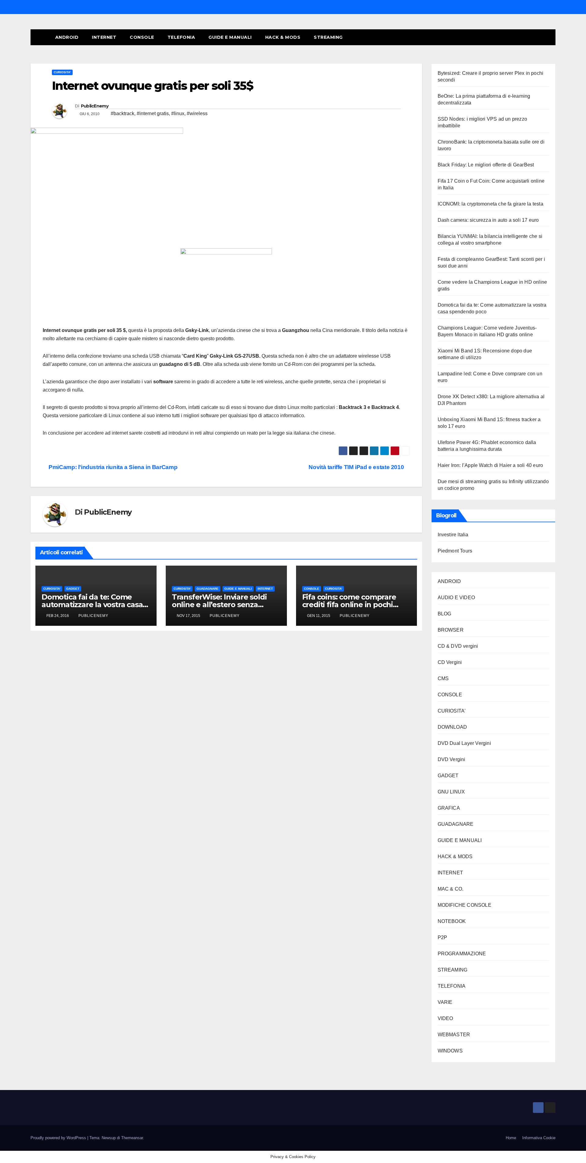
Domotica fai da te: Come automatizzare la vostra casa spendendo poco (92, 604)
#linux (177, 113)
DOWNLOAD (452, 727)
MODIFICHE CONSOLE (464, 905)
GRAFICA (449, 808)
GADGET (72, 588)
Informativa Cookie (538, 1138)
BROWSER (451, 630)
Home (511, 1138)
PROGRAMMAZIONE (462, 953)
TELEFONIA (181, 37)
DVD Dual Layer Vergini (464, 743)
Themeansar (132, 1138)
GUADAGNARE (208, 588)
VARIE (445, 1002)
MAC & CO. (451, 888)
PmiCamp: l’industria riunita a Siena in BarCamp (112, 467)
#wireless (197, 113)
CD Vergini (450, 662)
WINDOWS (450, 1050)
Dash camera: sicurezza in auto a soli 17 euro (488, 220)
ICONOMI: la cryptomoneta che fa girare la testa (490, 203)
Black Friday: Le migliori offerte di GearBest (486, 164)
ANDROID (67, 37)
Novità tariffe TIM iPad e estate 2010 (357, 467)
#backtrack (122, 113)
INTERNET (104, 37)
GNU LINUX (451, 791)
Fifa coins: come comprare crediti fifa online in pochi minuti (349, 604)
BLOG (444, 613)
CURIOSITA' (62, 72)
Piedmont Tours (455, 550)
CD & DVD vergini (458, 646)
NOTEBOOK (452, 921)
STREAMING (328, 37)
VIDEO (445, 1018)
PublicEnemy (94, 106)
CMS (443, 678)
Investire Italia (453, 534)
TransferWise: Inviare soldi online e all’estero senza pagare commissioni (219, 604)
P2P (442, 937)
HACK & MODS (283, 37)
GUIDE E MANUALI (230, 37)
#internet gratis (153, 113)
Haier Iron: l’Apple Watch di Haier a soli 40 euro (490, 465)
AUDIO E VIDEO (456, 597)
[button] (539, 37)
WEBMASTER (454, 1034)
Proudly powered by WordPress (59, 1138)
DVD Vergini (451, 759)
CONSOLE (142, 37)
